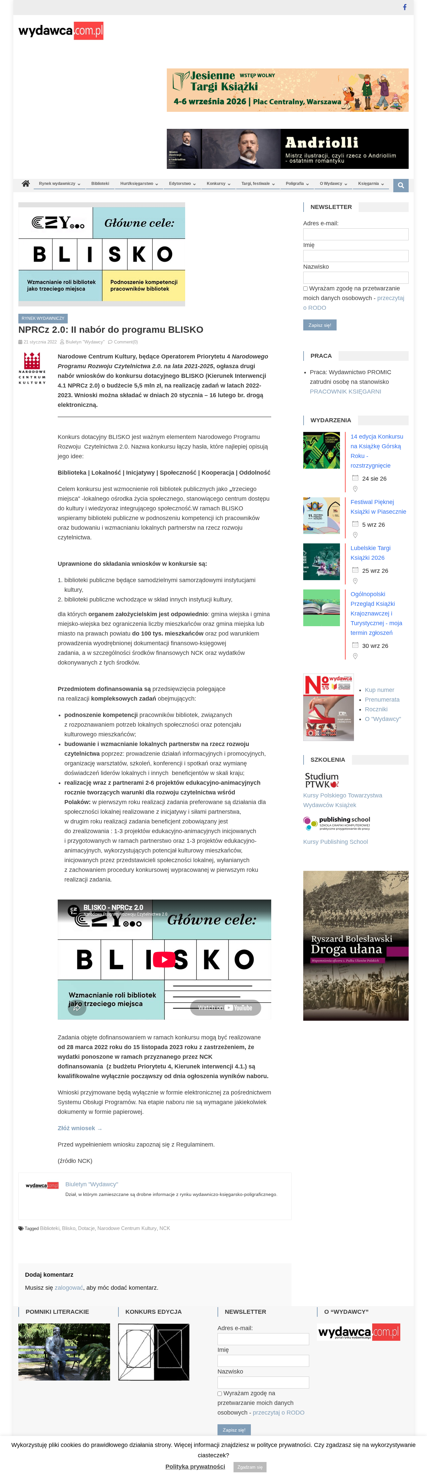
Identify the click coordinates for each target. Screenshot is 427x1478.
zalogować (69, 1287)
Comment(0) (126, 341)
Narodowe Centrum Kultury (127, 1228)
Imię (309, 245)
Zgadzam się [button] (250, 1467)
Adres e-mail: (321, 223)
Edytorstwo (180, 183)
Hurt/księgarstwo (136, 183)
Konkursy (216, 183)
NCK (164, 1228)
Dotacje (86, 1228)
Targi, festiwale (256, 183)
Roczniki (377, 709)
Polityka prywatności (195, 1466)
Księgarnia (368, 183)
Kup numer (379, 690)
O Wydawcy (331, 183)
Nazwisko (316, 266)
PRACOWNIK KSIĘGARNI (345, 391)
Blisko (68, 1228)
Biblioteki (100, 183)
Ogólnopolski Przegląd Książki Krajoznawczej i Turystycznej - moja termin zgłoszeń (376, 613)
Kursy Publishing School (335, 841)
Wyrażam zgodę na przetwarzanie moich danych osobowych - (353, 298)
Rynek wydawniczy (57, 183)
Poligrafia (295, 183)
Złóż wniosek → (80, 1128)
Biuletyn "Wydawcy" (85, 341)
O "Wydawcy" (384, 719)
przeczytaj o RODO (279, 1412)
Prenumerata (383, 699)
